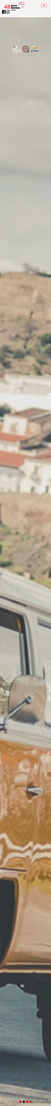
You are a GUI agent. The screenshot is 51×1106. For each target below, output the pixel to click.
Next (47, 553)
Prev (4, 553)
